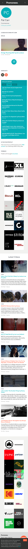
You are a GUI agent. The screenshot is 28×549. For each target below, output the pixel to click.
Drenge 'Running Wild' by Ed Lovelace (12, 53)
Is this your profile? (6, 25)
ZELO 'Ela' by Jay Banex (7, 91)
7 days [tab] (4, 84)
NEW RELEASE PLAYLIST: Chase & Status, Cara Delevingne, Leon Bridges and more (13, 134)
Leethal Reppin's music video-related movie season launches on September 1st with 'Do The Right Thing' (13, 128)
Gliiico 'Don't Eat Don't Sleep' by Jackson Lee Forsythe (13, 277)
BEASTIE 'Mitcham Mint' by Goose (10, 306)
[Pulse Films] (2, 74)
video (2, 274)
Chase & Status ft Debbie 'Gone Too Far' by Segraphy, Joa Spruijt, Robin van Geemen (13, 361)
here (20, 546)
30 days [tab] (9, 84)
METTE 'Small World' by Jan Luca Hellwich (12, 334)
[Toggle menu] (2, 2)
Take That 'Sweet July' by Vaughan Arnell (12, 87)
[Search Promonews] (25, 2)
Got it (25, 540)
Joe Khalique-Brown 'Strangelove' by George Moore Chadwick (13, 421)
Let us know (15, 154)
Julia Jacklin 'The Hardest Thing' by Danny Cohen (13, 391)
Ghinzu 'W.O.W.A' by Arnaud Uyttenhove (11, 95)
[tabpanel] (14, 112)
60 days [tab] (14, 84)
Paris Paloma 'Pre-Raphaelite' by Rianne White (13, 116)
